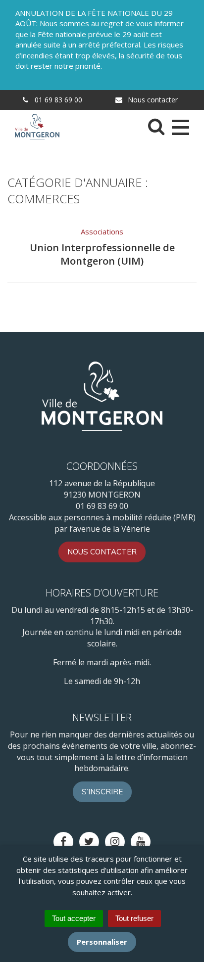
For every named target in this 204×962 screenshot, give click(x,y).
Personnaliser (102, 942)
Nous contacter (152, 99)
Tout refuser (134, 918)
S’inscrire (102, 791)
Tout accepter (74, 918)
